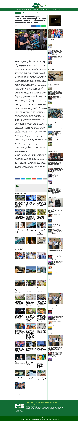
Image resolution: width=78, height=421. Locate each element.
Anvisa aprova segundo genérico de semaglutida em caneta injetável (20, 217)
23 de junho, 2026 (50, 350)
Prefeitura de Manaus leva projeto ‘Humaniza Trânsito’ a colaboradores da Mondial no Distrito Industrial (41, 303)
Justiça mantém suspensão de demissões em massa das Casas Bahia (30, 204)
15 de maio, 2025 (54, 233)
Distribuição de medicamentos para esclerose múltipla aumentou (30, 303)
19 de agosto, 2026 (50, 166)
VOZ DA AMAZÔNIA (24, 9)
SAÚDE (56, 9)
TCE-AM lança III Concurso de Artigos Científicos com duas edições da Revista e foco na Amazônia (41, 204)
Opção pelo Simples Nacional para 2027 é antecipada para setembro (30, 363)
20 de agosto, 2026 (54, 99)
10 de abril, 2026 (54, 179)
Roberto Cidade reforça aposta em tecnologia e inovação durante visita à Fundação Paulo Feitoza (30, 261)
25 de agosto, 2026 (50, 85)
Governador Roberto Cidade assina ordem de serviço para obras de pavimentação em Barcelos (55, 251)
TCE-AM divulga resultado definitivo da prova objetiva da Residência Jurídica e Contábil (57, 92)
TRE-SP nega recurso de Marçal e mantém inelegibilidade (19, 316)
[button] (33, 26)
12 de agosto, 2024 (54, 325)
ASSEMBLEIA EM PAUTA (36, 9)
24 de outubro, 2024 (54, 264)
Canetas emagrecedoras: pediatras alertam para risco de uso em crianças (41, 331)
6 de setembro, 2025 (54, 218)
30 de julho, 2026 (54, 172)
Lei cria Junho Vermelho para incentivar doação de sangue (41, 245)
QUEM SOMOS (59, 9)
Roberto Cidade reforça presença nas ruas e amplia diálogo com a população (19, 261)
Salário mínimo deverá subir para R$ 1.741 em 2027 (31, 230)
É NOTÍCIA (51, 9)
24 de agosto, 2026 (50, 43)
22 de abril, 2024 (54, 275)
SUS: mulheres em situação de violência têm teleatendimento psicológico (20, 231)
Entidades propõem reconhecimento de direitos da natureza (40, 217)
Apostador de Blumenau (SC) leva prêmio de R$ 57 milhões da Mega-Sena (41, 378)
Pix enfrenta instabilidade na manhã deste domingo (30, 378)
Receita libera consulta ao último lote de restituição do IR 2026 (31, 349)
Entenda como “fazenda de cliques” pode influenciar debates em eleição (30, 289)
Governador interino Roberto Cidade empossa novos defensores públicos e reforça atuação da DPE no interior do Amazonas (56, 176)
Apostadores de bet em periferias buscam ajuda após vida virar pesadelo (19, 378)
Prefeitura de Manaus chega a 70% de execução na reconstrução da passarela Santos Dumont (31, 275)
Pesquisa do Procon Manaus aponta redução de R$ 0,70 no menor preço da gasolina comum (20, 332)
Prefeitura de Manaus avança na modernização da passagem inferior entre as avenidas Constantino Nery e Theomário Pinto (30, 318)
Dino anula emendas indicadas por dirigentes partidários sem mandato (20, 362)
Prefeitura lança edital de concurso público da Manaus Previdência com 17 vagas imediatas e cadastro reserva (20, 204)
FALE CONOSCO (19, 1)
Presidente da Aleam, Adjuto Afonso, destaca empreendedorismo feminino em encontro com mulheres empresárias (55, 164)
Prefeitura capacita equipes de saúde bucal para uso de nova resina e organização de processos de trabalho (20, 289)
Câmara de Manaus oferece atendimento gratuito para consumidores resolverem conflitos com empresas (55, 209)
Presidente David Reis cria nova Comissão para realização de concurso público (57, 225)
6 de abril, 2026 (54, 193)
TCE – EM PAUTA (30, 9)
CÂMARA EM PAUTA (42, 9)
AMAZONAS (18, 9)
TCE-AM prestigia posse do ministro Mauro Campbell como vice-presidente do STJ (57, 97)
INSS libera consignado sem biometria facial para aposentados (41, 349)
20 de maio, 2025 (54, 227)
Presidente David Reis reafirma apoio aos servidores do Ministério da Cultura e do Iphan (57, 221)
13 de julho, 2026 (50, 212)
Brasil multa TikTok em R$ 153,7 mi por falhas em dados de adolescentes (30, 245)
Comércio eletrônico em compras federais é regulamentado (19, 275)
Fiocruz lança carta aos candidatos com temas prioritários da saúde (41, 275)
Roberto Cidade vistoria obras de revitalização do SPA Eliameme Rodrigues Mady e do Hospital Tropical (41, 261)
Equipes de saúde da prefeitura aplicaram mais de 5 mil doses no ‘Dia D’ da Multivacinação (41, 289)
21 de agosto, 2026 (54, 94)
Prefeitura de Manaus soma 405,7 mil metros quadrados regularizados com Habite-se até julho (30, 218)
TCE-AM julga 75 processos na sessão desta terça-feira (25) (19, 302)
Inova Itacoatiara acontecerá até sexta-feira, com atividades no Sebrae (57, 262)
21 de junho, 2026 (54, 259)
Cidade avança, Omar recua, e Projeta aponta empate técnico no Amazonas (19, 350)
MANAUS (47, 9)
